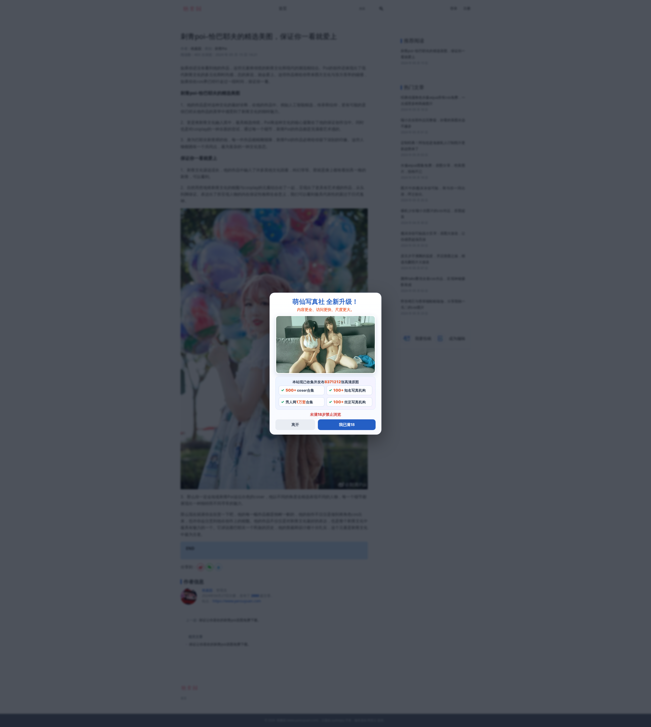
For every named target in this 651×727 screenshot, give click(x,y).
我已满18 (347, 424)
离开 (295, 424)
